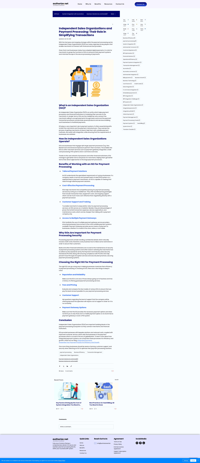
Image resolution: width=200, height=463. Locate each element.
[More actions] (113, 24)
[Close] (198, 460)
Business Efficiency (79, 352)
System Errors (128, 126)
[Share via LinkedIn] (67, 366)
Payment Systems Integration (132, 62)
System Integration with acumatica (73, 14)
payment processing (65, 352)
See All (116, 379)
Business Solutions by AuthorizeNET (97, 14)
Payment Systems (129, 123)
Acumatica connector (130, 71)
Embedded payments (130, 93)
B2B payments (128, 77)
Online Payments (129, 114)
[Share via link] (71, 366)
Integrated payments (130, 108)
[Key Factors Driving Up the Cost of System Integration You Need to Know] (69, 391)
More (112, 14)
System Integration (129, 44)
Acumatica (127, 68)
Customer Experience (130, 50)
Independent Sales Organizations (69, 355)
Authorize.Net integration (131, 74)
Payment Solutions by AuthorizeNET (68, 359)
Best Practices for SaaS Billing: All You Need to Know (101, 404)
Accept (193, 460)
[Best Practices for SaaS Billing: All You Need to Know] (103, 391)
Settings (186, 460)
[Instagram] (137, 443)
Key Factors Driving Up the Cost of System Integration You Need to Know (68, 404)
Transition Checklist (129, 129)
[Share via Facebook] (59, 366)
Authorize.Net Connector (131, 47)
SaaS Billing (141, 123)
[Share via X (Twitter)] (63, 366)
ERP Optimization (129, 53)
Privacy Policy (61, 460)
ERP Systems (127, 102)
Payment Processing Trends (132, 120)
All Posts (56, 14)
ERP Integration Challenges (131, 99)
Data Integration (129, 87)
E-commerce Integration (131, 90)
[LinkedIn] (143, 443)
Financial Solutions (129, 56)
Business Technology (130, 80)
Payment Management (131, 117)
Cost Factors (128, 83)
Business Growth (141, 77)
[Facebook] (140, 443)
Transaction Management (94, 352)
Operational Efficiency (130, 59)
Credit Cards (139, 83)
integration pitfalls (129, 111)
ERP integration (128, 96)
